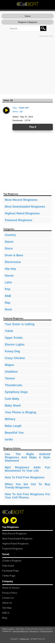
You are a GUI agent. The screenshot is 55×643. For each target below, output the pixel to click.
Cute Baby (12, 398)
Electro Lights (14, 344)
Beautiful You (14, 432)
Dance (9, 241)
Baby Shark (13, 405)
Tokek (9, 331)
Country (10, 234)
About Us (7, 603)
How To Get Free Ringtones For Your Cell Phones (27, 496)
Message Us (34, 631)
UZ (21, 111)
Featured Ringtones (18, 220)
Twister (10, 378)
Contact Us (8, 598)
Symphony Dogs (16, 392)
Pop (7, 289)
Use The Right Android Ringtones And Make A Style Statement (27, 457)
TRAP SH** (24, 108)
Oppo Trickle (14, 337)
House (9, 275)
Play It (32, 127)
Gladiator (11, 371)
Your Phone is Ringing (20, 412)
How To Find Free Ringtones (24, 477)
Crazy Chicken (15, 358)
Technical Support (46, 631)
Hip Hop (10, 268)
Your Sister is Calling (19, 324)
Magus (9, 364)
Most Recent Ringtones (21, 199)
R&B (8, 295)
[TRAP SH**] (6, 110)
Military (10, 419)
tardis (9, 439)
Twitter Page (8, 575)
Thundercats (13, 385)
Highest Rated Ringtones (22, 213)
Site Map (6, 608)
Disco (9, 248)
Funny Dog (12, 351)
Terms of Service (11, 588)
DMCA (5, 613)
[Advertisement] (27, 66)
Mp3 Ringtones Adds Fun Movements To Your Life (27, 469)
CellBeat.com (24, 639)
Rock (8, 309)
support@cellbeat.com (20, 631)
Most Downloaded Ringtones (25, 206)
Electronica (13, 262)
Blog (4, 618)
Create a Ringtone (11, 560)
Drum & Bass (14, 255)
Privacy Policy (9, 593)
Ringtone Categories (27, 22)
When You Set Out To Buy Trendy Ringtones (27, 486)
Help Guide (8, 565)
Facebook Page (10, 570)
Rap (7, 302)
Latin (8, 282)
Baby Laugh (13, 425)
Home (27, 16)
